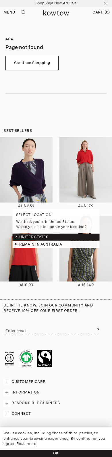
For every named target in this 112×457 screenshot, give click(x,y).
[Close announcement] (105, 3)
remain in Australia (40, 244)
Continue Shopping (32, 63)
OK (56, 453)
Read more (26, 444)
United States (33, 237)
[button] (101, 12)
